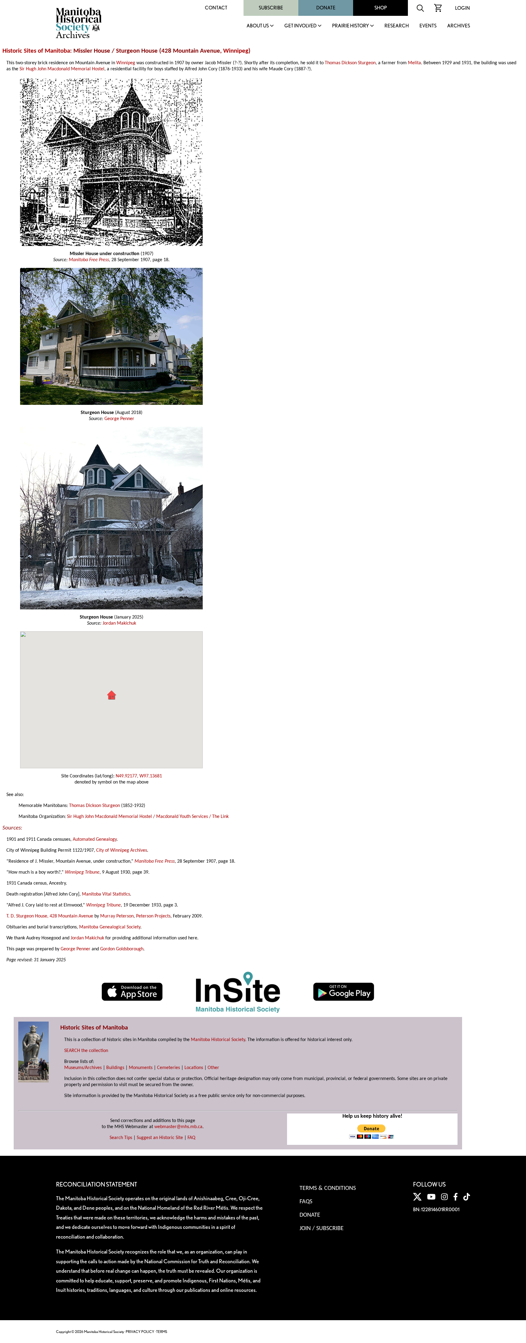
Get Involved (300, 26)
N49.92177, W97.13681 (139, 776)
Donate (325, 8)
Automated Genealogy (95, 839)
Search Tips (121, 1137)
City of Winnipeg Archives (121, 850)
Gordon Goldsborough (121, 949)
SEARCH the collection (86, 1050)
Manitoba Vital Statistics (106, 894)
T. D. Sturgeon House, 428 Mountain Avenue (49, 916)
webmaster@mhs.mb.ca (178, 1126)
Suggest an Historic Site (160, 1137)
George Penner (119, 418)
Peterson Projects (153, 916)
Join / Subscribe (322, 1229)
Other (213, 1067)
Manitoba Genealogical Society (109, 927)
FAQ (191, 1137)
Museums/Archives (83, 1067)
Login (462, 8)
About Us (258, 26)
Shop (380, 8)
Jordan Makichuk (119, 623)
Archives (458, 26)
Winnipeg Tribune (82, 872)
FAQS (306, 1202)
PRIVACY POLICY (140, 1331)
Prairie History (350, 26)
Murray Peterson (117, 916)
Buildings (115, 1067)
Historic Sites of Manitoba (36, 51)
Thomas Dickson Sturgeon (350, 63)
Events (428, 26)
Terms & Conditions (328, 1188)
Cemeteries (168, 1067)
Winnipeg (235, 51)
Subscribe (271, 8)
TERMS (161, 1331)
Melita (414, 63)
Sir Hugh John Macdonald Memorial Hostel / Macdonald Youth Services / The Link (148, 816)
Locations (193, 1067)
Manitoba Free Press (89, 260)
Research (396, 26)
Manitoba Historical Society (218, 1039)
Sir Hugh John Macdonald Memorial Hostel (61, 69)
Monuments (141, 1067)
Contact (216, 8)
